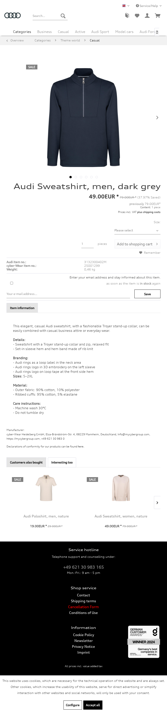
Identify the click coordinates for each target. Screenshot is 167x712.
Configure (73, 705)
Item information (22, 308)
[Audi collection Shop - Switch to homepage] (12, 18)
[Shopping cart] (158, 15)
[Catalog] (126, 15)
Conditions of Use (83, 613)
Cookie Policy (83, 635)
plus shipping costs (148, 212)
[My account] (147, 15)
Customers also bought (26, 462)
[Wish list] (137, 15)
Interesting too (62, 462)
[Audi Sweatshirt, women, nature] (121, 488)
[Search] (63, 15)
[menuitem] (50, 15)
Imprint (83, 652)
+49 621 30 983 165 (83, 567)
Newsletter (83, 640)
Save (147, 294)
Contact (83, 595)
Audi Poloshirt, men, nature (46, 516)
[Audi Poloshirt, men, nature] (46, 488)
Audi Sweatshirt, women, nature (121, 516)
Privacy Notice (83, 646)
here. (81, 446)
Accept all (93, 705)
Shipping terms (83, 601)
